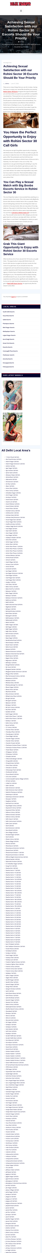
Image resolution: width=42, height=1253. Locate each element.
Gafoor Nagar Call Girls (12, 975)
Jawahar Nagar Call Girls (12, 1219)
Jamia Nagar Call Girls (12, 1192)
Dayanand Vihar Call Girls (13, 810)
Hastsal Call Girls (10, 1120)
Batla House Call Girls (12, 647)
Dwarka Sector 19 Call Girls (13, 904)
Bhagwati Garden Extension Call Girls (16, 671)
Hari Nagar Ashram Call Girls (14, 1105)
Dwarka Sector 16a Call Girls (14, 890)
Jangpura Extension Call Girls (14, 1203)
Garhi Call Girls (10, 991)
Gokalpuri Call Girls (11, 1027)
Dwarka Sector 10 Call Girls (13, 873)
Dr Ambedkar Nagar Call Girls (14, 864)
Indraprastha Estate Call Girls (14, 1161)
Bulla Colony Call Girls (12, 723)
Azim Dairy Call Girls (11, 584)
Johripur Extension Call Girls (14, 1248)
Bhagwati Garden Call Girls (13, 669)
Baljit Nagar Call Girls (11, 629)
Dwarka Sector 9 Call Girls (13, 942)
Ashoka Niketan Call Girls (13, 555)
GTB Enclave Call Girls (12, 1067)
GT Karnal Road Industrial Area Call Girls (17, 1065)
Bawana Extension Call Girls (13, 651)
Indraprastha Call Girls (12, 1159)
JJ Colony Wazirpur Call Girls (13, 1241)
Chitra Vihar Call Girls (12, 765)
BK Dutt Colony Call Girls (13, 707)
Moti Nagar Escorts (8, 327)
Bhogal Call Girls (10, 698)
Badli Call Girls (10, 602)
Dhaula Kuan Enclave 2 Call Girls (15, 855)
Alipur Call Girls (10, 486)
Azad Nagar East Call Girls (13, 578)
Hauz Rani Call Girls (11, 1125)
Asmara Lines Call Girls (12, 564)
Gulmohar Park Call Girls (13, 1078)
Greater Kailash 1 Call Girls (13, 1054)
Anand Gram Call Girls (12, 499)
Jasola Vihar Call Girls (11, 1210)
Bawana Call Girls (10, 649)
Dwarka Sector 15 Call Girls (13, 886)
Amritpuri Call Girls (11, 497)
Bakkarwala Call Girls (11, 620)
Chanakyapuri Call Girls (12, 734)
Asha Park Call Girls (11, 540)
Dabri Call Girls (10, 785)
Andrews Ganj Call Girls (12, 515)
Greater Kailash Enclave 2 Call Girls (15, 1060)
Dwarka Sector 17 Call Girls (13, 895)
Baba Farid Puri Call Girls (13, 589)
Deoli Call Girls (10, 826)
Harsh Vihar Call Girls (12, 1116)
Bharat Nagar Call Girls (12, 687)
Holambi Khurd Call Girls (13, 1136)
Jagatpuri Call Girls (11, 1174)
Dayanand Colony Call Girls (13, 808)
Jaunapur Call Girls (11, 1214)
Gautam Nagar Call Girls (12, 1000)
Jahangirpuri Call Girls (12, 1181)
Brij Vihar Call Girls (11, 709)
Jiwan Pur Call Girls (11, 1237)
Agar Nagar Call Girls (11, 468)
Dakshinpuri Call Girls (12, 794)
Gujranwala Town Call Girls (13, 1071)
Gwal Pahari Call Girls (12, 1087)
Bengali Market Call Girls (13, 665)
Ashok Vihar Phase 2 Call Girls (14, 549)
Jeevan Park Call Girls (12, 1221)
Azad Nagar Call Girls (11, 575)
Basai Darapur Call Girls (12, 642)
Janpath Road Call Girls (12, 1205)
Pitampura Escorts (8, 323)
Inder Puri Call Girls (11, 1150)
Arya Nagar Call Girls (11, 535)
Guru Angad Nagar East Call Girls (15, 1080)
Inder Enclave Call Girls (12, 1147)
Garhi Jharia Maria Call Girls (13, 993)
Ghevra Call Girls (10, 1016)
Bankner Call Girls (11, 636)
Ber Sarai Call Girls (11, 667)
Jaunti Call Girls (10, 1217)
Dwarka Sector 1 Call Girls (13, 870)
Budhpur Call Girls (11, 721)
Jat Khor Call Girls (10, 1212)
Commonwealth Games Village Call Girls (17, 779)
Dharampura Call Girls (12, 846)
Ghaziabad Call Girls (11, 1011)
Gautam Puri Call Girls (12, 1002)
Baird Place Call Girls (11, 613)
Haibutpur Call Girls (11, 1089)
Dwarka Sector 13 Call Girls (13, 881)
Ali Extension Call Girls (12, 482)
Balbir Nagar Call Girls (12, 625)
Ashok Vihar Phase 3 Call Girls (14, 551)
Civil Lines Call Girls (11, 776)
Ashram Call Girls (10, 560)
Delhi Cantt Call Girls (11, 823)
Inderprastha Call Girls (12, 1154)
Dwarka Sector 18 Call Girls (13, 897)
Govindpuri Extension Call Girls (14, 1045)
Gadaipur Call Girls (11, 973)
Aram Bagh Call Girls (11, 528)
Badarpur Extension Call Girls (14, 598)
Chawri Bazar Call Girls (12, 750)
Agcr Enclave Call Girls (12, 470)
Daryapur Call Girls (11, 799)
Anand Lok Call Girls (11, 502)
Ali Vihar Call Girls (11, 484)
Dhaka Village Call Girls (12, 841)
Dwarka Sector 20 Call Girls (13, 911)
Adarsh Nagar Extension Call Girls (15, 464)
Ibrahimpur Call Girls (11, 1143)
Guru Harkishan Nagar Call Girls (15, 1085)
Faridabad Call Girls (11, 951)
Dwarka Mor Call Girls (12, 868)
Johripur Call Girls (11, 1246)
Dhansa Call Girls (10, 843)
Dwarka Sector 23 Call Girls (13, 917)
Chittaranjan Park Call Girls (13, 770)
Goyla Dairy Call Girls (11, 1047)
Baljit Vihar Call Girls (11, 631)
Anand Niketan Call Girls (13, 504)
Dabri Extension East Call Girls (14, 790)
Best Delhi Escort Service (14, 283)
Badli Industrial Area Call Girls (14, 604)
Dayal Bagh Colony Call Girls (14, 806)
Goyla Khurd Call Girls (12, 1049)
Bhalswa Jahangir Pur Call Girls (14, 685)
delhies (6, 83)
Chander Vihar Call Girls (12, 741)
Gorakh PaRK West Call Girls (14, 1038)
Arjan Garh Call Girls (11, 531)
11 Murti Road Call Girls (12, 457)
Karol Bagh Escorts (8, 339)
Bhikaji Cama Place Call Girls (14, 696)
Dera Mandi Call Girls (12, 830)
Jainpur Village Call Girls (12, 1190)
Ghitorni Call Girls (11, 1018)
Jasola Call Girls (10, 1208)
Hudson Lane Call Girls (12, 1138)
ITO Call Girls (9, 1167)
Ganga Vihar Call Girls (12, 986)
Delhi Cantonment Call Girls (13, 821)
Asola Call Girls (10, 566)
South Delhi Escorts (8, 312)
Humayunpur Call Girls (12, 1141)
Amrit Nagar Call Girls (12, 495)
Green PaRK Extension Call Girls (15, 1062)
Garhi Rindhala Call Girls (12, 998)
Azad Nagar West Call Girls (13, 580)
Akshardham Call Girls (12, 477)
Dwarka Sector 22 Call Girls (13, 915)
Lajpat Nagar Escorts (9, 335)
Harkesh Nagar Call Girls (13, 1114)
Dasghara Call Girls (11, 801)
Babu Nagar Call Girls (12, 593)
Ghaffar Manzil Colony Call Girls (15, 1009)
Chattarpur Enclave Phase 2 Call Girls (16, 747)
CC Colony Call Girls (11, 727)
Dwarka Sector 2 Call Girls (13, 908)
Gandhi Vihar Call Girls (12, 982)
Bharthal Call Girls (11, 691)
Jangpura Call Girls (11, 1197)
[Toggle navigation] (21, 11)
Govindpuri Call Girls (11, 1042)
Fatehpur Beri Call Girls (12, 957)
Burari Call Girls (10, 725)
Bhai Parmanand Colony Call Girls (15, 676)
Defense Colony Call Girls (13, 817)
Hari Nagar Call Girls (11, 1103)
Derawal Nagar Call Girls (12, 834)
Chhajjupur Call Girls (11, 752)
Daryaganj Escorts (8, 363)
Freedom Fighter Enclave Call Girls (15, 962)
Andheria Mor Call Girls (12, 513)
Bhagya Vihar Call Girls (12, 674)
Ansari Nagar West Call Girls (13, 522)
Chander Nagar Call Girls (13, 738)
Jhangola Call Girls (11, 1223)
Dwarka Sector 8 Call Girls (13, 940)
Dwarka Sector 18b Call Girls (14, 902)
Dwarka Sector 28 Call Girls (13, 924)
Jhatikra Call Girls (10, 1228)
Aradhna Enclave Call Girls (13, 524)
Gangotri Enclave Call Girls (13, 989)
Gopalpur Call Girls (11, 1033)
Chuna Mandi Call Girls (12, 774)
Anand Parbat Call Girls (12, 506)
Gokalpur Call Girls (11, 1024)
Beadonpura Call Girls (12, 656)
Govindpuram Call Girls (12, 1040)
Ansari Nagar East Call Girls (13, 520)
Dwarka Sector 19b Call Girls (14, 906)
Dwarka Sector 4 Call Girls (13, 931)
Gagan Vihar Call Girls (12, 977)
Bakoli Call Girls (10, 622)
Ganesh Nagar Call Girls (12, 984)
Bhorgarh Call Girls (11, 700)
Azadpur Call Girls (11, 582)
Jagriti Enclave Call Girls (12, 1179)
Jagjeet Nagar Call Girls (12, 1176)
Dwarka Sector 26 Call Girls (13, 919)
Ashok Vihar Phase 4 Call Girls (14, 553)
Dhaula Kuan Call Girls (12, 850)
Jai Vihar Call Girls (10, 1185)
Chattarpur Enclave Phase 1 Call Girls (16, 745)
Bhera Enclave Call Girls (12, 694)
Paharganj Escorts (8, 367)
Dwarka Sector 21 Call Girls (13, 913)
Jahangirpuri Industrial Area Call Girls (16, 1183)
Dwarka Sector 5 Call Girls (13, 933)
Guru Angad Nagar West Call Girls (15, 1083)
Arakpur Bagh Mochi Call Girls (14, 526)
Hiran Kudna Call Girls (12, 1129)
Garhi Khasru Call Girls (12, 995)
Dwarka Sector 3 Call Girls (13, 928)
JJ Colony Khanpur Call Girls (13, 1239)
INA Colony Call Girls (11, 1145)
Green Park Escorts (8, 343)
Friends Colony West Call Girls (14, 971)
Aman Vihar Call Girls (12, 488)
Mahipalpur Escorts (9, 331)
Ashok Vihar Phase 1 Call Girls (14, 546)
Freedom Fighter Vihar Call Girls (15, 964)
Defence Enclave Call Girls (13, 814)
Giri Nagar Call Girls (11, 1022)
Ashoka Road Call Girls (12, 557)
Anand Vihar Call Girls (12, 508)
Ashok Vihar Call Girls (12, 544)
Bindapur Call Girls (11, 705)
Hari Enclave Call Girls (12, 1100)
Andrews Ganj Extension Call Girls (15, 517)
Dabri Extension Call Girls (13, 788)
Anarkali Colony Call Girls (13, 511)
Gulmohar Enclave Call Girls (13, 1076)
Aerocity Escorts (8, 359)
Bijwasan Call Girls (11, 703)
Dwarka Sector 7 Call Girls (13, 937)
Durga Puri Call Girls (11, 866)
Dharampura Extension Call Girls (15, 848)
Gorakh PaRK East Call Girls (13, 1036)
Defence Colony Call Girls (13, 812)
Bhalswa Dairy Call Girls (12, 683)
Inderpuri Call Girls (11, 1156)
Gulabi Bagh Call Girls (12, 1074)
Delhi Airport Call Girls (12, 819)
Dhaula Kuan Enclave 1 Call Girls (15, 852)
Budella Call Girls (10, 712)
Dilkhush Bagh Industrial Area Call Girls (17, 857)
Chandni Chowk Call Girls (13, 743)
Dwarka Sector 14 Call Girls (13, 884)
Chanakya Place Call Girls (13, 732)
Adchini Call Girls (10, 466)
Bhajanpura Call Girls (12, 678)
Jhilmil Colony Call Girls (12, 1232)
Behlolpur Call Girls (11, 663)
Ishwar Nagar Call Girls (12, 1165)
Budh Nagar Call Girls (12, 714)
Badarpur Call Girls (11, 595)
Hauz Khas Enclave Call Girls (14, 1123)
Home (22, 42)
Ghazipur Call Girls (11, 1013)
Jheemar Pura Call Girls (12, 1230)
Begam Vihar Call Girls (12, 658)
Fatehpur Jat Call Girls (12, 960)
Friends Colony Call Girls (13, 966)
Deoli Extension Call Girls (13, 828)
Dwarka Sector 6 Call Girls (13, 935)
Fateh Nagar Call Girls (12, 955)
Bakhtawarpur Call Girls (12, 618)
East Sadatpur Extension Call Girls (15, 946)
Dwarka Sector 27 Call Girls (13, 922)
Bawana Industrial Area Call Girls (15, 654)
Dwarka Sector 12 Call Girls (13, 877)
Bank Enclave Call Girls (12, 633)
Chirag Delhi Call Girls (12, 761)
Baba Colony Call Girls (12, 587)
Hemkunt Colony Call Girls (13, 1127)
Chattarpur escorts (8, 355)
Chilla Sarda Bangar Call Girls (14, 759)
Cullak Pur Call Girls (11, 783)
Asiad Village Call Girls (12, 562)
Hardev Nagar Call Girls (12, 1094)
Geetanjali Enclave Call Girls (13, 1007)
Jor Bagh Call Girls (11, 1250)
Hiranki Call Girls (10, 1132)
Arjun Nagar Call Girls (12, 533)
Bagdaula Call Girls (11, 607)
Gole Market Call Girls (12, 1029)
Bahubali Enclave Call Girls (13, 611)
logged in (13, 296)
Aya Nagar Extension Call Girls (14, 573)
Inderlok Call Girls (11, 1152)
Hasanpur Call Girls (11, 1118)
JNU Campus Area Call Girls (13, 1243)
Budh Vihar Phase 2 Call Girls (14, 718)
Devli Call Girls (10, 837)
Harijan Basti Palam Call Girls (14, 1109)
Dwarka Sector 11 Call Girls (13, 875)
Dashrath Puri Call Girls (12, 803)
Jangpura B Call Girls (11, 1201)
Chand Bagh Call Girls (12, 736)
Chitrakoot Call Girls (11, 768)
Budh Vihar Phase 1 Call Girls (14, 716)
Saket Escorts (7, 319)
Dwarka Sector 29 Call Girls (13, 926)
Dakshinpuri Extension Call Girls (15, 797)
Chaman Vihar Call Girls (12, 730)
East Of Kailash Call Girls (12, 944)
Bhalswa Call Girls (11, 680)
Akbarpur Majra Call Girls (13, 475)
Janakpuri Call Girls (11, 1194)
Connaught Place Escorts (10, 351)
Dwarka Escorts (7, 347)
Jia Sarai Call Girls (10, 1235)
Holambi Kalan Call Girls (12, 1134)
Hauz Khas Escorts (8, 316)
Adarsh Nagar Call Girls (12, 461)
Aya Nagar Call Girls (11, 571)
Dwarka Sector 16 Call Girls (13, 888)
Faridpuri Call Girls (11, 953)
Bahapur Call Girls (11, 609)
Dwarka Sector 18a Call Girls (14, 899)
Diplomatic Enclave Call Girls (14, 861)
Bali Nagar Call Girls (11, 627)
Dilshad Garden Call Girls (13, 859)
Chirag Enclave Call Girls (12, 763)
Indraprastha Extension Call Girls (15, 1163)
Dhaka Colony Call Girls (12, 839)
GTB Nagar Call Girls (11, 1069)
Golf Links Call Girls (11, 1031)
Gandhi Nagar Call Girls (12, 980)
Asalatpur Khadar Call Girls (13, 537)
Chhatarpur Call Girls (12, 754)
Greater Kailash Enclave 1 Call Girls (15, 1058)
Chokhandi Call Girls (11, 772)
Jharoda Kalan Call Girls (12, 1226)
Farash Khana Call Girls (12, 949)
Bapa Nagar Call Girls (12, 638)
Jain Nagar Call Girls (11, 1188)
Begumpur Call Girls (11, 660)
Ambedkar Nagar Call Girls (13, 493)
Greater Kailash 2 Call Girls (13, 1056)
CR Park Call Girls (10, 781)
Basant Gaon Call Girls (12, 645)
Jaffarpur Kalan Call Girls (12, 1170)
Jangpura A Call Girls (11, 1199)
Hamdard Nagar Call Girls (13, 1092)
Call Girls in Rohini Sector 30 (20, 213)
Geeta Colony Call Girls (12, 1004)
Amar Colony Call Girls (12, 490)
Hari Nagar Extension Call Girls (14, 1107)
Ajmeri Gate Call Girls (12, 473)
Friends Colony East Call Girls (14, 969)
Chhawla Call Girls (11, 756)
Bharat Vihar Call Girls (12, 689)
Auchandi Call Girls (11, 569)
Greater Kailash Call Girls (13, 1051)
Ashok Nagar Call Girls (12, 542)
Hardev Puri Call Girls (12, 1096)
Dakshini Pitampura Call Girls (14, 792)
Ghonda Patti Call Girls (12, 1020)
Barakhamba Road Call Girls (14, 640)
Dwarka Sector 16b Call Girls (14, 893)
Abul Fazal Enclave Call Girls (13, 459)
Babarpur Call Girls (11, 591)
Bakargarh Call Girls (11, 616)
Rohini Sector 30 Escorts (10, 91)
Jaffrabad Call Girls (11, 1172)
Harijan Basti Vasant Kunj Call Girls (15, 1112)
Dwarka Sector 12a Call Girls (14, 879)
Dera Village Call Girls (12, 832)
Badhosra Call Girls (11, 600)
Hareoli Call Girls (10, 1098)
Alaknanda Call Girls (11, 479)
